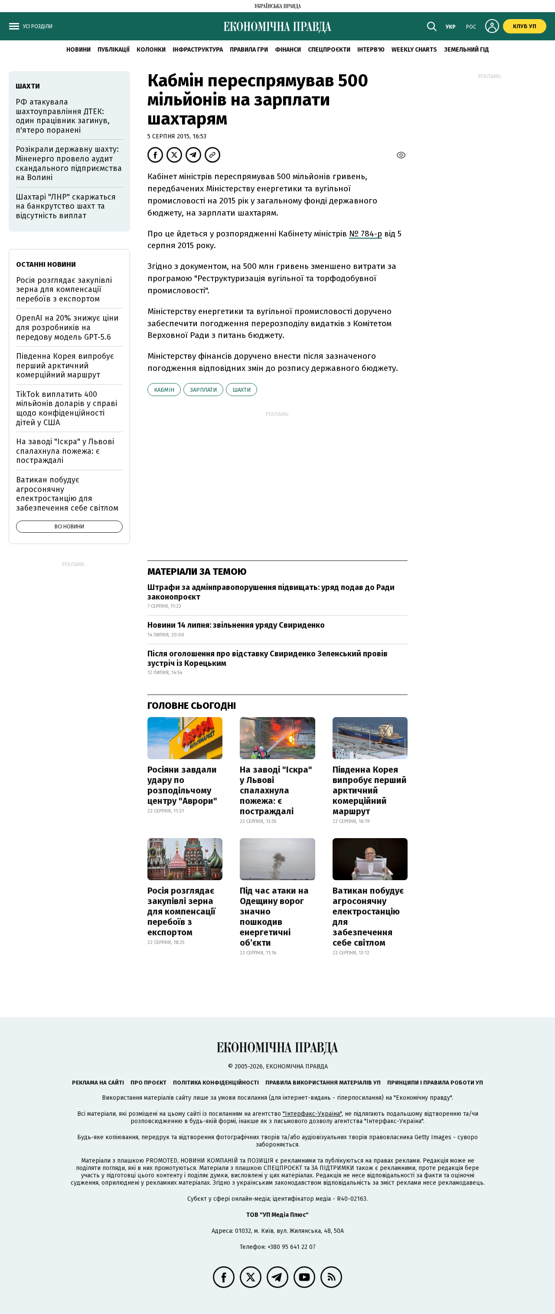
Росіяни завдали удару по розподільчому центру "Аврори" (182, 785)
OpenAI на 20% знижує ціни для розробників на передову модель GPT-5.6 (67, 327)
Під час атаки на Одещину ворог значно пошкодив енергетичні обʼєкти (274, 916)
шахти (241, 390)
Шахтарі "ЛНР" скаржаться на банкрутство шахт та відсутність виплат (66, 206)
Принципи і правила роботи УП (435, 1082)
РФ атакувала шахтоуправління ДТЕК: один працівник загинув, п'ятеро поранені (63, 116)
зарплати (203, 390)
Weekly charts (414, 49)
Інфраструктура (198, 49)
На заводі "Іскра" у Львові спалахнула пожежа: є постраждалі (276, 790)
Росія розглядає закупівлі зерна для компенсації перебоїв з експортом (181, 911)
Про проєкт (148, 1082)
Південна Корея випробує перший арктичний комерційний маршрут (370, 790)
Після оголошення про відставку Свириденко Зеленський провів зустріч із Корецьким (267, 658)
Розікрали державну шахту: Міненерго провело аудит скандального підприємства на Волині (69, 163)
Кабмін (164, 390)
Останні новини (46, 264)
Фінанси (288, 49)
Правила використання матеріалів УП (323, 1082)
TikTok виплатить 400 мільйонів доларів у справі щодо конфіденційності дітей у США (66, 408)
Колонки (151, 49)
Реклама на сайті (98, 1082)
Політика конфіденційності (216, 1082)
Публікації (114, 49)
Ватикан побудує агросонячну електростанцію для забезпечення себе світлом (368, 916)
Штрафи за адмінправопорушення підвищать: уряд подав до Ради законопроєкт (271, 592)
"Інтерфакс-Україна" (312, 1113)
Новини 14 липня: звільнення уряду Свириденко (236, 625)
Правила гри (249, 49)
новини (78, 49)
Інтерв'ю (371, 49)
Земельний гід (466, 49)
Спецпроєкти (329, 49)
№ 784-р (365, 234)
